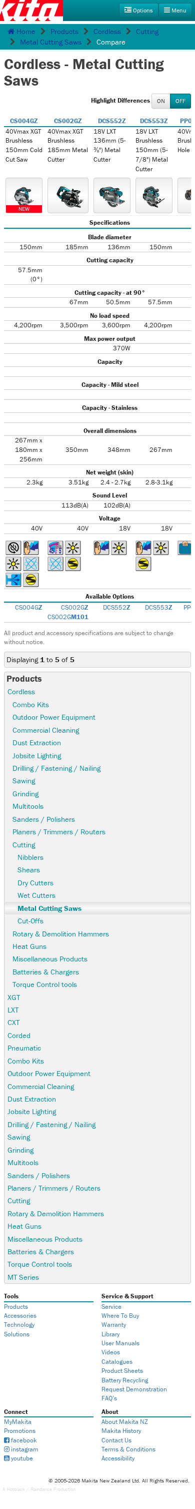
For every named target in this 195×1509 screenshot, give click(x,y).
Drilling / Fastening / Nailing (56, 768)
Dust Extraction (36, 742)
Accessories (20, 1315)
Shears (29, 869)
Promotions (20, 1430)
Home (25, 31)
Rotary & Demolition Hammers (60, 933)
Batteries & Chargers (45, 971)
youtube (21, 1458)
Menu (178, 10)
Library (111, 1334)
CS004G (28, 607)
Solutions (17, 1334)
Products (64, 31)
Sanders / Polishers (43, 819)
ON (161, 101)
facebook (23, 1440)
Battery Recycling (125, 1380)
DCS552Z (112, 121)
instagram (24, 1449)
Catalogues (117, 1361)
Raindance (41, 1489)
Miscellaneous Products (50, 958)
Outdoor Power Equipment (54, 717)
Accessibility (118, 1458)
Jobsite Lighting (36, 755)
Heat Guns (29, 946)
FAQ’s (109, 1398)
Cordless (107, 31)
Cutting (147, 31)
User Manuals (121, 1343)
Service (112, 1306)
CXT (14, 1022)
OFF (181, 101)
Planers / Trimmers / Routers (59, 831)
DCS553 (158, 607)
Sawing (23, 780)
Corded (19, 1035)
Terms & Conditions (129, 1449)
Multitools (28, 806)
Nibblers (31, 857)
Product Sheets (122, 1370)
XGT (14, 997)
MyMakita (18, 1421)
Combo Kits (30, 704)
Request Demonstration (134, 1389)
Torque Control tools (44, 984)
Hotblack (16, 1489)
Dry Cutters (36, 882)
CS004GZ (24, 121)
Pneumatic (24, 1048)
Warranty (114, 1324)
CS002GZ (68, 121)
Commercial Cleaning (45, 730)
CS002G (74, 607)
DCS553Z (154, 121)
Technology (19, 1324)
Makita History (121, 1430)
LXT (13, 1010)
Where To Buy (120, 1315)
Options (142, 10)
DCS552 (116, 607)
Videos (111, 1352)
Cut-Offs (31, 920)
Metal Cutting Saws (51, 42)
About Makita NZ (125, 1421)
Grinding (25, 793)
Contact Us (117, 1440)
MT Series (23, 1277)
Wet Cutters (37, 895)
